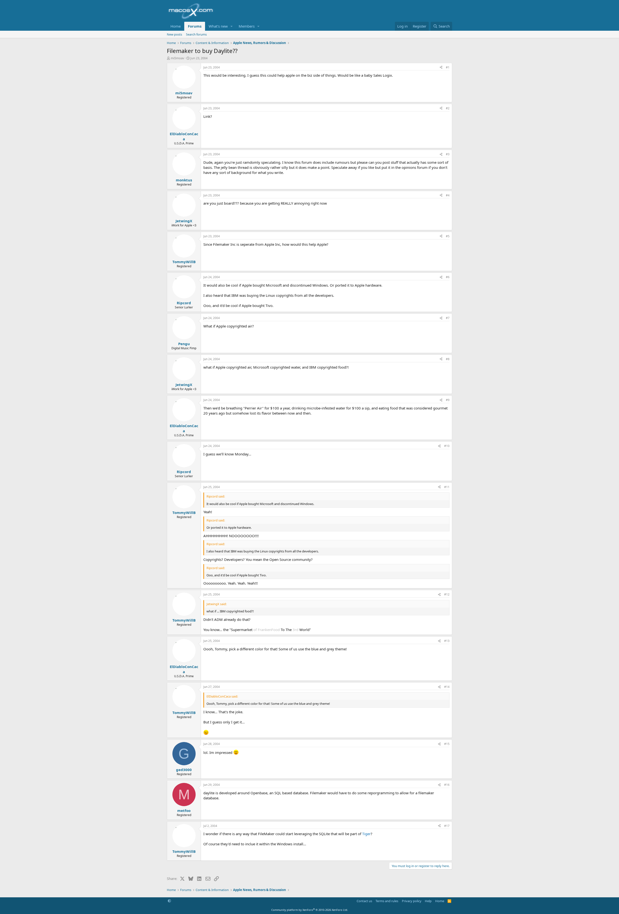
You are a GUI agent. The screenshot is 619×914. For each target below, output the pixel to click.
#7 (448, 318)
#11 (447, 487)
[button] (231, 26)
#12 (447, 594)
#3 (448, 154)
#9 (448, 400)
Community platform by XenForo (309, 910)
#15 (447, 744)
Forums (194, 26)
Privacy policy (411, 901)
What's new (218, 26)
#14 (447, 687)
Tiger (366, 833)
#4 (448, 195)
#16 (447, 785)
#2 (448, 108)
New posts (174, 34)
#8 (448, 359)
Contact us (364, 901)
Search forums (196, 34)
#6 (448, 277)
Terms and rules (387, 901)
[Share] (441, 67)
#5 (448, 236)
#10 (447, 446)
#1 (448, 67)
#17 (447, 826)
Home (175, 26)
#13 (447, 641)
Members (247, 26)
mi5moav (177, 58)
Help (428, 901)
